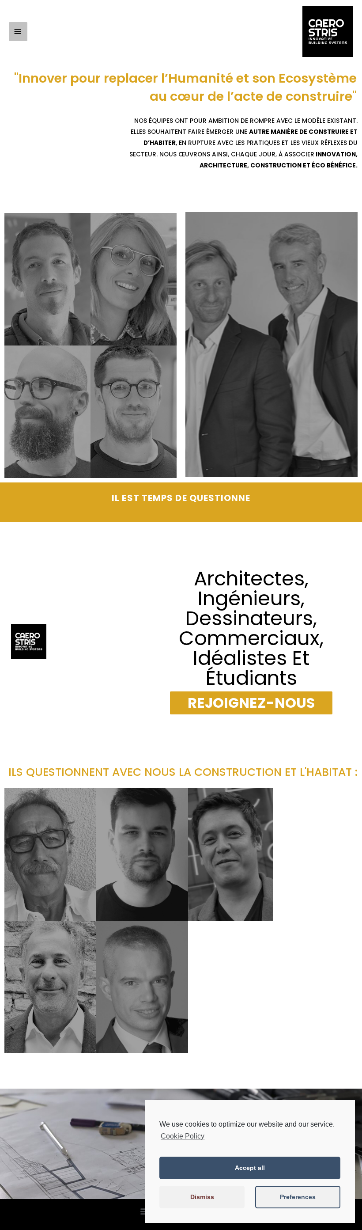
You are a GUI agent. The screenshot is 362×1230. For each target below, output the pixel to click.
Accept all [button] (250, 1167)
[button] (251, 702)
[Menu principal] (18, 31)
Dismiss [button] (202, 1196)
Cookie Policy (182, 1136)
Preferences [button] (298, 1196)
